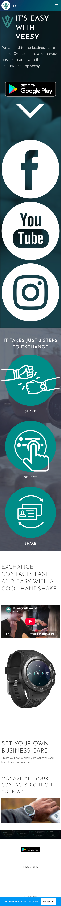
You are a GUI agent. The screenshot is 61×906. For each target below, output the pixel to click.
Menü (57, 5)
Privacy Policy (30, 867)
